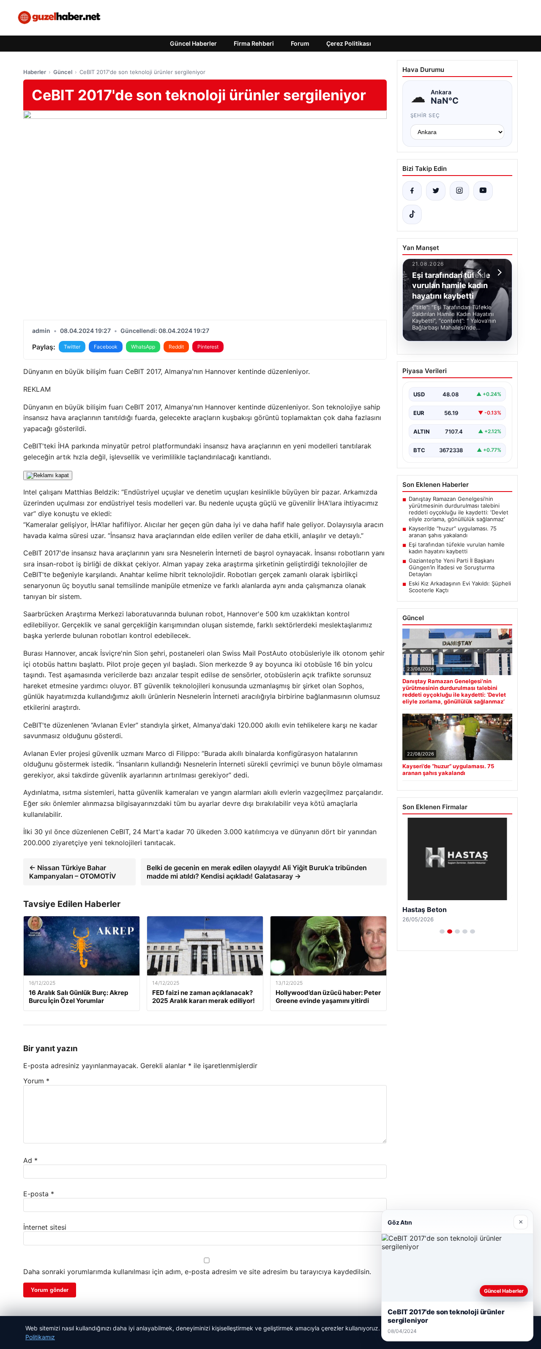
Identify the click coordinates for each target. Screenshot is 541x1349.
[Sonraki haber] (498, 272)
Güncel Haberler (193, 43)
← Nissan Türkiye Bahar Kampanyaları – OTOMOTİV (72, 871)
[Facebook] (412, 191)
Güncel (62, 72)
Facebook (105, 346)
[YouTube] (483, 191)
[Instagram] (459, 191)
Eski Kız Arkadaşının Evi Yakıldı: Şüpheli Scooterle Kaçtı (460, 586)
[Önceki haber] (480, 272)
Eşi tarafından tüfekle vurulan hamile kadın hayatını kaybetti (457, 548)
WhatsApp (143, 346)
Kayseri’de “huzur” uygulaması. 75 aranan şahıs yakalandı (453, 532)
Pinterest (208, 346)
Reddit (176, 346)
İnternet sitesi (44, 1227)
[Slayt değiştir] (442, 931)
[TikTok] (412, 214)
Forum (300, 43)
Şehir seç (425, 115)
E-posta (38, 1194)
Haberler (34, 72)
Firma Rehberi (254, 43)
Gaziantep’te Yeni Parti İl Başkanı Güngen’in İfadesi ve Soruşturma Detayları (452, 567)
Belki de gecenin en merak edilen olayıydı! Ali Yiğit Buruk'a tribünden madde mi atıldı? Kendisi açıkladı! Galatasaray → (257, 871)
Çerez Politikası (348, 43)
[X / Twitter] (435, 191)
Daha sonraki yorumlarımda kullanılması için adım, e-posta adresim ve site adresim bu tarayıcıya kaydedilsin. (197, 1271)
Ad (30, 1160)
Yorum (36, 1081)
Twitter (72, 346)
